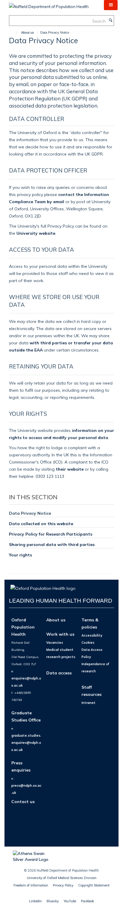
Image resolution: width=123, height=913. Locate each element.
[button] (111, 5)
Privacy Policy (63, 885)
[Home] (14, 32)
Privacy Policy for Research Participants (50, 533)
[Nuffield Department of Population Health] (49, 4)
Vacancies (54, 642)
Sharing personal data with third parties (52, 544)
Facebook (87, 901)
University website (35, 233)
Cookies (88, 642)
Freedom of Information (30, 885)
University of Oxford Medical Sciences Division (61, 878)
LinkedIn (35, 901)
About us (27, 32)
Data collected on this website (41, 523)
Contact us (23, 801)
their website (70, 469)
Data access (59, 672)
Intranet (89, 703)
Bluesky (53, 901)
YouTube (70, 901)
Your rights (20, 554)
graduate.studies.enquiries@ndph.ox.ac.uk (26, 742)
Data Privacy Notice (30, 513)
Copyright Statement (94, 885)
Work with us (60, 634)
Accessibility (92, 635)
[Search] (110, 20)
